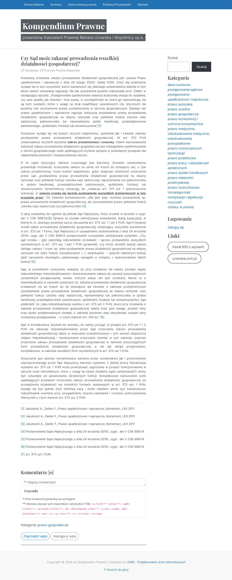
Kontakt (143, 4)
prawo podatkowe (182, 158)
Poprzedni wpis (35, 536)
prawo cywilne (179, 109)
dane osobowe (179, 85)
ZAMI (130, 562)
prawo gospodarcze (53, 525)
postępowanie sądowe (185, 90)
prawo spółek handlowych (188, 173)
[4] (50, 218)
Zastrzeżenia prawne (82, 4)
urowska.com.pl (184, 258)
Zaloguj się (176, 227)
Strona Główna (34, 4)
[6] (102, 317)
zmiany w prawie (181, 207)
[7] (135, 371)
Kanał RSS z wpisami (188, 247)
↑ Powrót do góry (116, 569)
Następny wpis (64, 536)
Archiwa (55, 4)
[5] (34, 261)
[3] (84, 206)
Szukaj (173, 58)
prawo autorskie (180, 104)
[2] (48, 197)
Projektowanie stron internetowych (161, 562)
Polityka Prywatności (117, 4)
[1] (100, 126)
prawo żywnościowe (183, 187)
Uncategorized (179, 192)
